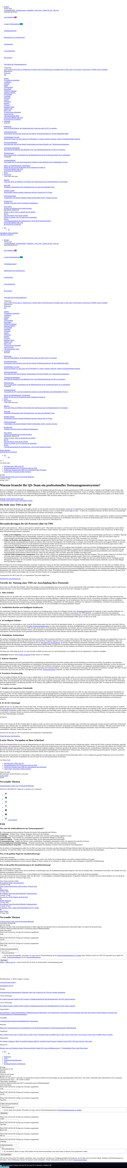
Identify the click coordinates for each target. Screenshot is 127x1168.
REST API (71, 1041)
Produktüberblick (5, 992)
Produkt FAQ (40, 1048)
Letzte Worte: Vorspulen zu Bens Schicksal (17, 472)
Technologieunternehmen (58, 1028)
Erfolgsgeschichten (29, 1048)
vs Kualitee (54, 69)
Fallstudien (24, 992)
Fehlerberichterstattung (20, 1014)
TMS (71, 511)
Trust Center (76, 1048)
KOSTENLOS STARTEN (12, 119)
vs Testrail (22, 69)
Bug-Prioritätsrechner (51, 999)
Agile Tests (32, 992)
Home (2, 962)
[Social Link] (4, 971)
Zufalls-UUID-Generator (21, 999)
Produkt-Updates (17, 1048)
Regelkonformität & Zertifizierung (14, 1064)
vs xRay (64, 69)
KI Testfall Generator (6, 999)
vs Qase (73, 69)
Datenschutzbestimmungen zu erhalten (69, 955)
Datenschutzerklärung (14, 957)
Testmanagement (5, 477)
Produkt (6, 7)
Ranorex (54, 1041)
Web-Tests (84, 1012)
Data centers (84, 1048)
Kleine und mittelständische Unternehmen (25, 1021)
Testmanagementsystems (84, 611)
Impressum (7, 1056)
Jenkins (5, 1041)
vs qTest (82, 69)
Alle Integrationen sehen (11, 116)
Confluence (11, 1041)
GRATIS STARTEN (6, 235)
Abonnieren (4, 960)
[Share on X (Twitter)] (6, 803)
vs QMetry (92, 69)
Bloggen (2, 1048)
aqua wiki (9, 1048)
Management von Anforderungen (49, 1012)
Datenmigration (16, 992)
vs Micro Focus (10, 69)
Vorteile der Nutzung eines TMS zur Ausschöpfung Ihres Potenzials (25, 470)
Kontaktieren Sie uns (6, 986)
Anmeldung (3, 233)
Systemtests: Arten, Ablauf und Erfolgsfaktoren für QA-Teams (19, 908)
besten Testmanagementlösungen (38, 626)
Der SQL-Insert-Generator (67, 999)
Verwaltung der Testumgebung (50, 642)
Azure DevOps (80, 1041)
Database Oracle (62, 1041)
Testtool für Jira (41, 992)
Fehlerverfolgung (101, 1012)
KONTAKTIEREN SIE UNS (13, 117)
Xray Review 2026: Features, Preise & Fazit (14, 897)
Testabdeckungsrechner (37, 999)
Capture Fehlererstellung (18, 1012)
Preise (6, 173)
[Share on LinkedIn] (6, 795)
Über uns (49, 992)
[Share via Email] (6, 815)
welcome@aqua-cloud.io (8, 982)
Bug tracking (92, 1012)
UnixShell (42, 1041)
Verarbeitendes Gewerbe (28, 1028)
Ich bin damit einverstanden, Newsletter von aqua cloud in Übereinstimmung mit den (43, 1110)
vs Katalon (102, 69)
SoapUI (48, 1041)
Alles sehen (88, 1041)
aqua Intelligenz (5, 1012)
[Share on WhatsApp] (6, 811)
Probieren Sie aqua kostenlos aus (10, 579)
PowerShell (23, 1041)
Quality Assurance (24, 655)
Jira (1, 1041)
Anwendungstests (74, 1012)
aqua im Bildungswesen (52, 1048)
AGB (5, 1058)
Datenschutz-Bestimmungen (13, 1060)
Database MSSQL (33, 1041)
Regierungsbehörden (43, 1028)
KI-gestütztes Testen (6, 883)
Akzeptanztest (64, 1012)
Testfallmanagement (32, 1012)
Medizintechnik (71, 1028)
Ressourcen (7, 174)
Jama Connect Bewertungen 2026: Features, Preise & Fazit (18, 886)
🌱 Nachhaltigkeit (65, 1048)
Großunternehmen (6, 1021)
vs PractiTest (43, 69)
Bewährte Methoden (27, 477)
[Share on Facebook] (6, 807)
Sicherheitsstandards (49, 669)
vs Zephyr (33, 69)
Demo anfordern (13, 233)
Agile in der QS (16, 477)
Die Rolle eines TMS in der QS (14, 466)
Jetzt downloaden (6, 1154)
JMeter (17, 1041)
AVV (5, 1062)
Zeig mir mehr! (4, 1167)
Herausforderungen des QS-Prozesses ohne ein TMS (20, 468)
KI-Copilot (6, 708)
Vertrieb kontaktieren (58, 992)
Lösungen (7, 121)
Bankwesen (3, 1028)
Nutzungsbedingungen (33, 957)
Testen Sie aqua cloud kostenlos (10, 736)
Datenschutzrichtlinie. (80, 1160)
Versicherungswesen (14, 1028)
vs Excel (78, 1034)
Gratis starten (4, 776)
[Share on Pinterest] (6, 799)
